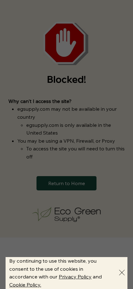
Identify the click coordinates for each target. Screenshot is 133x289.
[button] (122, 273)
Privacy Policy (75, 276)
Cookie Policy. (25, 285)
